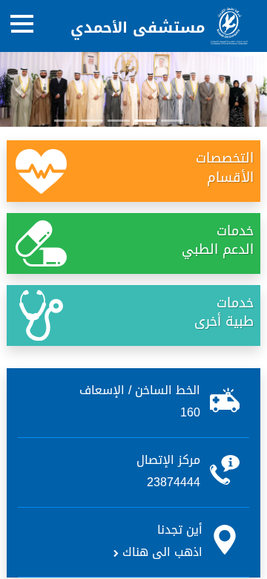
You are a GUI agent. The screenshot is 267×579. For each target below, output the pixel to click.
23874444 (173, 482)
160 (190, 412)
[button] (20, 89)
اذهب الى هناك (160, 551)
